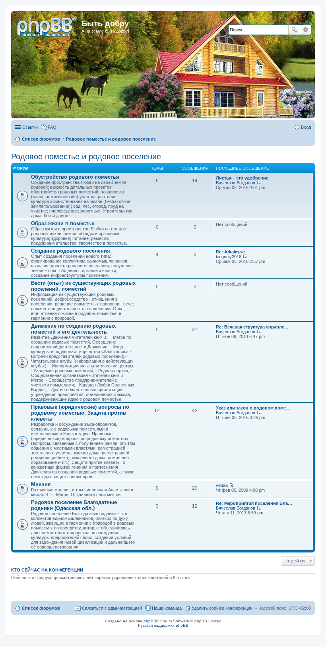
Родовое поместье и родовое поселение (86, 156)
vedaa (222, 485)
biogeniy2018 (228, 256)
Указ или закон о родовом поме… (253, 408)
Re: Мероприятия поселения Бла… (254, 503)
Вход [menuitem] (306, 127)
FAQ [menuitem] (52, 127)
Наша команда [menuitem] (167, 608)
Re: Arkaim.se (230, 251)
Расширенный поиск (305, 30)
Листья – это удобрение (242, 178)
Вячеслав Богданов (235, 182)
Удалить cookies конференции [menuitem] (222, 608)
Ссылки (30, 127)
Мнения (41, 484)
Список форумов (41, 608)
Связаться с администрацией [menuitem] (112, 608)
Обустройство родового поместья (75, 177)
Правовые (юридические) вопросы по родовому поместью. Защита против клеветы (80, 413)
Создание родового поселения (70, 251)
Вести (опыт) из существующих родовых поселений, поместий (83, 286)
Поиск (294, 30)
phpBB (150, 621)
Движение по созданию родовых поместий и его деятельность (73, 329)
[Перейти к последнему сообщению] (258, 182)
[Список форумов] (47, 26)
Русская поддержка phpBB (163, 625)
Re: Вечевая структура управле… (252, 326)
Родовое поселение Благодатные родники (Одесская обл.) (74, 505)
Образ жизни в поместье (62, 223)
